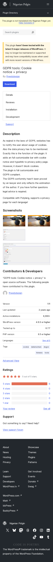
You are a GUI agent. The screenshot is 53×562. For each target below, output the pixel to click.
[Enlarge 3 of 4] (21, 232)
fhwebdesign (13, 76)
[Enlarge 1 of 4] (21, 218)
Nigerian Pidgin (17, 523)
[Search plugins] (33, 32)
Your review (9, 408)
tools (47, 353)
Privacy (7, 462)
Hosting (7, 457)
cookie (26, 347)
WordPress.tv (11, 486)
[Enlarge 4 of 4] (46, 246)
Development (13, 116)
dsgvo (46, 347)
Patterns (32, 462)
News (6, 452)
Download (10, 84)
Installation (11, 109)
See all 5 (46, 340)
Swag (32, 486)
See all (46, 408)
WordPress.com (12, 495)
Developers (9, 481)
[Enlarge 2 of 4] (46, 218)
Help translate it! (26, 23)
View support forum (13, 429)
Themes (32, 452)
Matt (7, 500)
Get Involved (35, 471)
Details (9, 94)
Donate (33, 481)
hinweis (39, 353)
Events (31, 476)
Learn (6, 471)
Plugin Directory (10, 13)
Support (10, 124)
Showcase (33, 447)
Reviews (10, 102)
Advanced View (11, 360)
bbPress (8, 505)
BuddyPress (10, 510)
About (6, 447)
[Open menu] (48, 4)
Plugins (31, 457)
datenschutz (36, 347)
